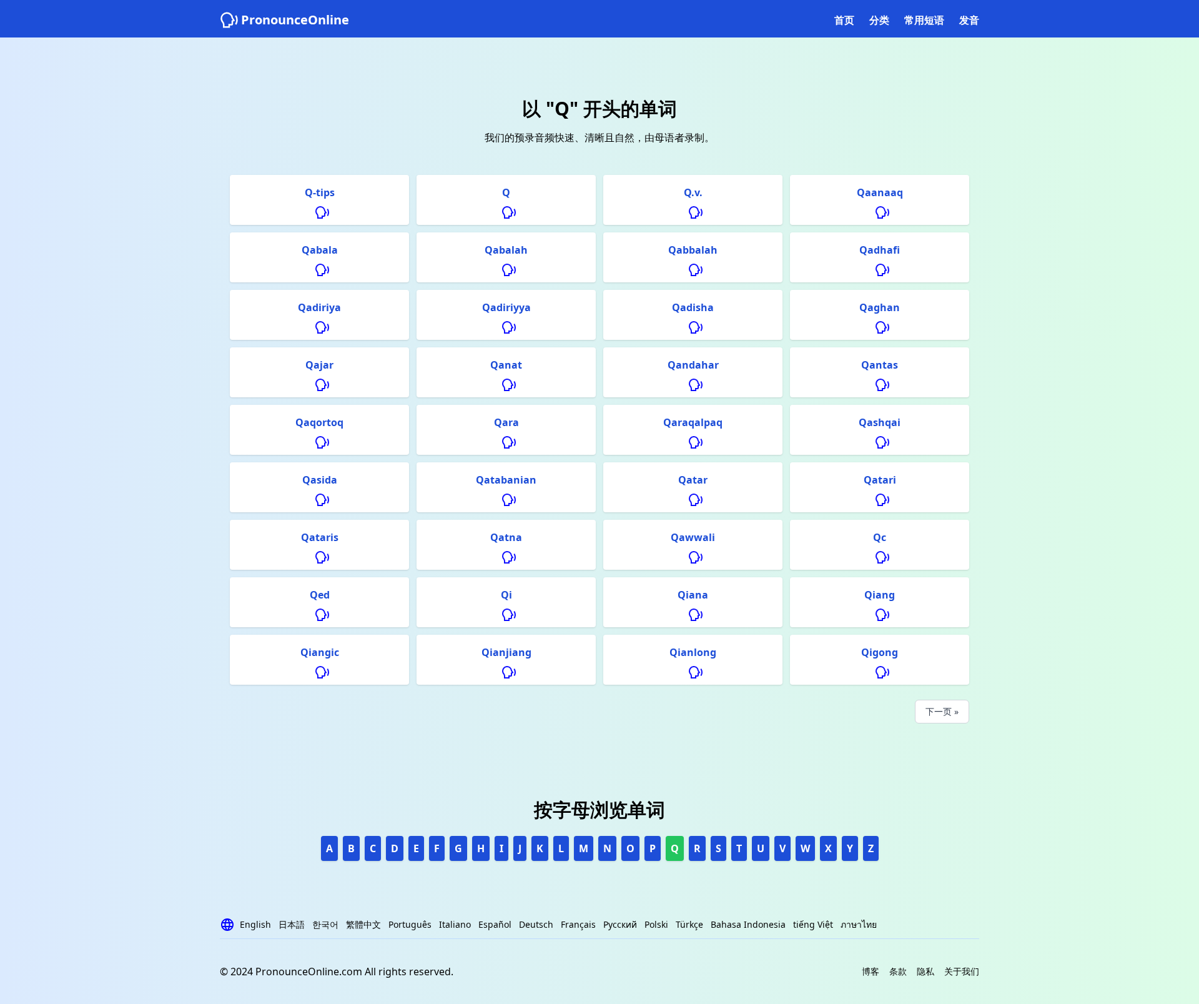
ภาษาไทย (859, 924)
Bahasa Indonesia (748, 924)
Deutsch (536, 924)
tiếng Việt (813, 924)
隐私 (925, 971)
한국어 (325, 924)
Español (494, 924)
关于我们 (961, 971)
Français (578, 924)
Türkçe (689, 924)
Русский (620, 924)
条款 (898, 971)
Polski (656, 924)
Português (410, 924)
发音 (969, 20)
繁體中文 (363, 924)
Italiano (455, 924)
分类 (879, 20)
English (255, 924)
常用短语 (924, 20)
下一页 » (942, 711)
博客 (870, 971)
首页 (844, 20)
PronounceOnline (295, 19)
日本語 (292, 924)
